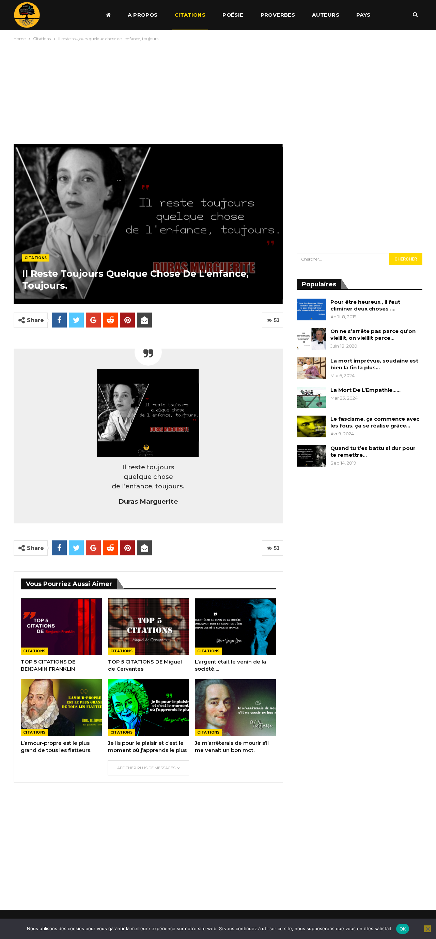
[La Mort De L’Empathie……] (311, 397)
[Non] (427, 928)
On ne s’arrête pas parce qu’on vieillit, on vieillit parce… (373, 334)
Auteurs (325, 15)
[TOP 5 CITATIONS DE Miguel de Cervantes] (148, 626)
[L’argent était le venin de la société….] (235, 626)
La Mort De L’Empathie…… (365, 390)
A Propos (142, 15)
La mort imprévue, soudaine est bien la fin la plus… (374, 364)
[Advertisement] (218, 91)
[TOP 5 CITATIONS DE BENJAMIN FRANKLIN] (61, 626)
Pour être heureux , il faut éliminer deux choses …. (365, 305)
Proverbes (278, 15)
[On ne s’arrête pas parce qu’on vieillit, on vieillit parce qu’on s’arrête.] (311, 339)
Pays (363, 15)
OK (403, 929)
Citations (190, 15)
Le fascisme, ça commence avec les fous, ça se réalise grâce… (374, 422)
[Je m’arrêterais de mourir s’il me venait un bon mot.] (235, 707)
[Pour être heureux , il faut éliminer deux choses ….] (311, 309)
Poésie (232, 15)
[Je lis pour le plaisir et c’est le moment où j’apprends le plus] (148, 707)
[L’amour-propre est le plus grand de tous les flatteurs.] (61, 707)
